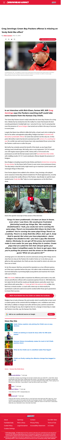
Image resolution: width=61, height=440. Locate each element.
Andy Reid (17, 179)
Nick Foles (35, 284)
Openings (20, 420)
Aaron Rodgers (23, 126)
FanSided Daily (8, 423)
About (6, 420)
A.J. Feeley (26, 284)
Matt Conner (8, 35)
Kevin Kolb (43, 284)
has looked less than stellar (45, 154)
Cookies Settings (9, 428)
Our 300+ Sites (52, 420)
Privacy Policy (34, 423)
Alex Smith (11, 277)
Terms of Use (52, 423)
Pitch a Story (21, 423)
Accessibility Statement (37, 425)
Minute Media (11, 432)
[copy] (14, 39)
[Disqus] (33, 392)
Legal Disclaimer (22, 425)
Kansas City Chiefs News (17, 369)
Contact (32, 420)
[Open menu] (4, 2)
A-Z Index (51, 425)
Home (6, 369)
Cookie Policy (8, 425)
